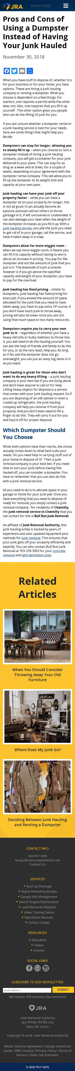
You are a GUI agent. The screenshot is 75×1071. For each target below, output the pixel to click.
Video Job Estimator (44, 1055)
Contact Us (37, 864)
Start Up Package (39, 886)
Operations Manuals (38, 917)
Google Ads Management (39, 897)
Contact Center (39, 922)
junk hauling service (17, 228)
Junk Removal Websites (39, 907)
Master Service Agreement (23, 1046)
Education (39, 940)
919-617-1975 (40, 6)
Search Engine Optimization (39, 902)
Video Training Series (39, 912)
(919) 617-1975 (39, 1067)
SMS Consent (24, 1051)
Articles (38, 950)
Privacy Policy (46, 1051)
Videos (39, 945)
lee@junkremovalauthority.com (37, 860)
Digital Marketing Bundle (39, 891)
